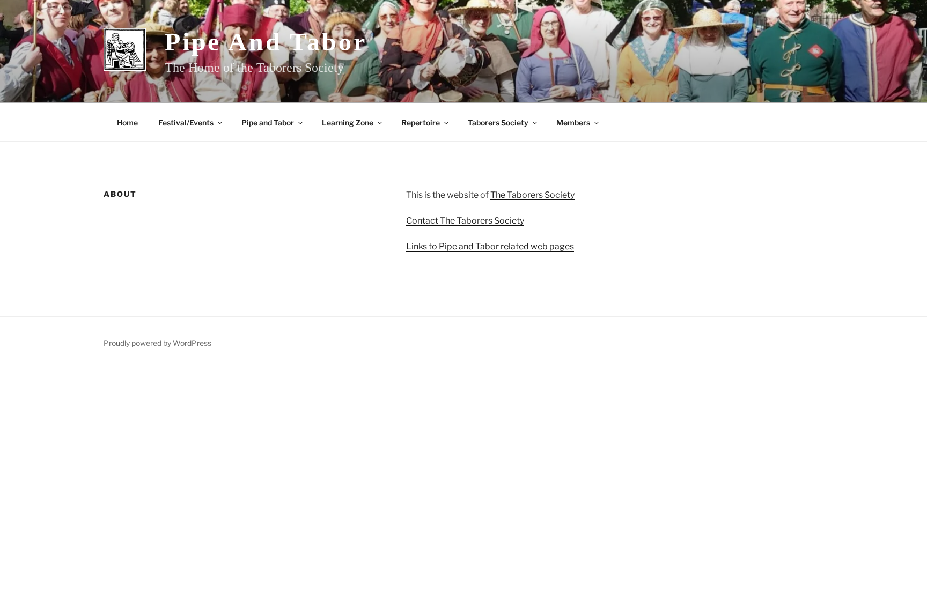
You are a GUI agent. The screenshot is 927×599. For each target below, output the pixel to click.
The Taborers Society (532, 195)
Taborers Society (498, 122)
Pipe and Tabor (266, 41)
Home (127, 122)
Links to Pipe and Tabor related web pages (490, 246)
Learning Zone (347, 122)
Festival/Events (186, 122)
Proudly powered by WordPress (157, 342)
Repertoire (420, 122)
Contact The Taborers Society (465, 221)
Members (573, 122)
